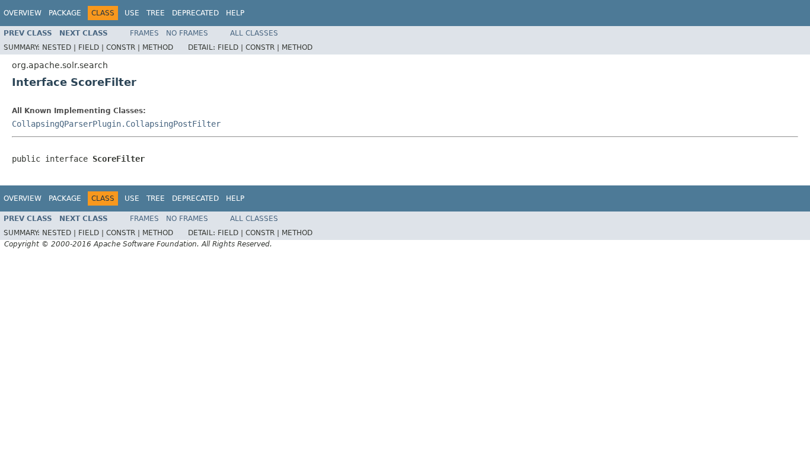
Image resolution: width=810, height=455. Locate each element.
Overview (23, 13)
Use (132, 13)
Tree (155, 13)
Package (65, 13)
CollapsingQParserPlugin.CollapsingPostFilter (116, 124)
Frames (144, 33)
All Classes (254, 33)
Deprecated (195, 13)
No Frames (187, 33)
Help (235, 13)
